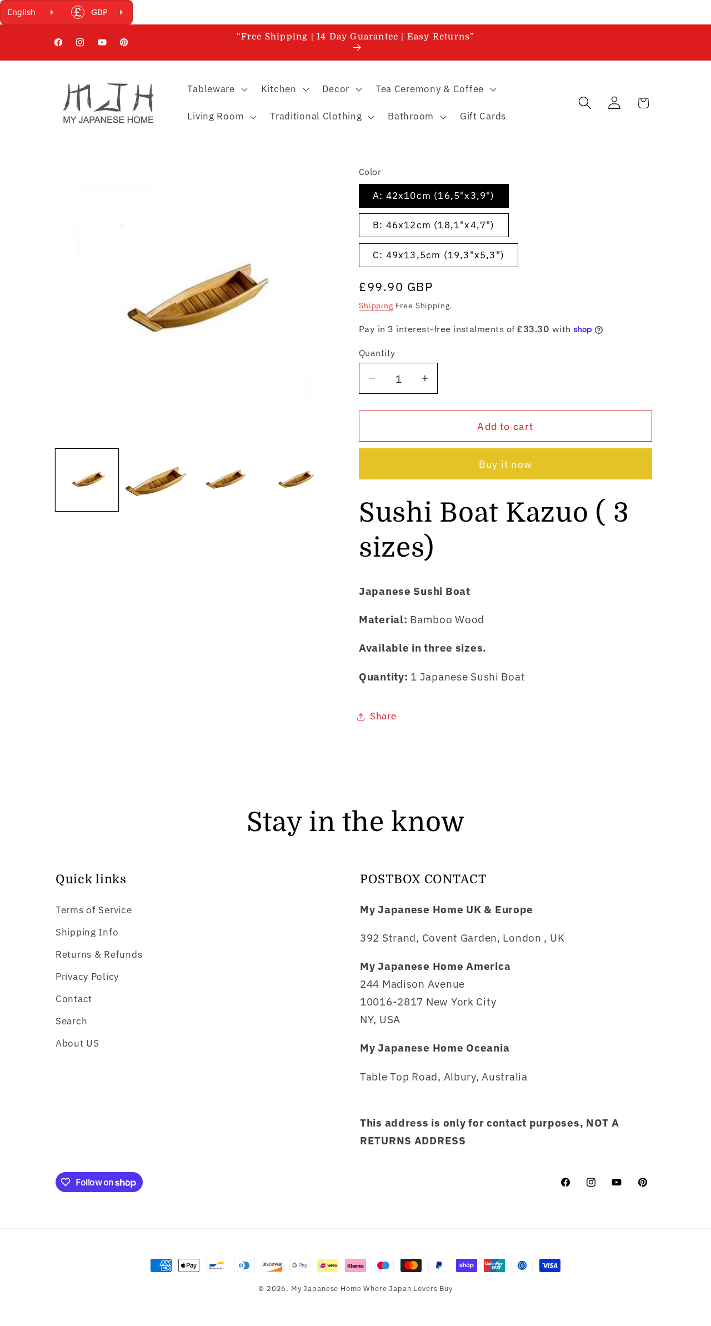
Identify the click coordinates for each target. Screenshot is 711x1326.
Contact (74, 999)
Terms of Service (94, 910)
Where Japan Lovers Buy (407, 1288)
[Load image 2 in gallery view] (156, 480)
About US (77, 1043)
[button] (216, 89)
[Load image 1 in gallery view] (87, 480)
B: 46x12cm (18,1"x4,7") (434, 225)
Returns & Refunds (99, 954)
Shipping (376, 305)
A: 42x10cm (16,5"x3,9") (434, 195)
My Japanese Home (326, 1288)
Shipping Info (87, 932)
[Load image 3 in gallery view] (225, 480)
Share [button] (383, 716)
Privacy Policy (87, 976)
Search (71, 1021)
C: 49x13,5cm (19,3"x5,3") (438, 255)
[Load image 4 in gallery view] (294, 480)
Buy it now (505, 464)
